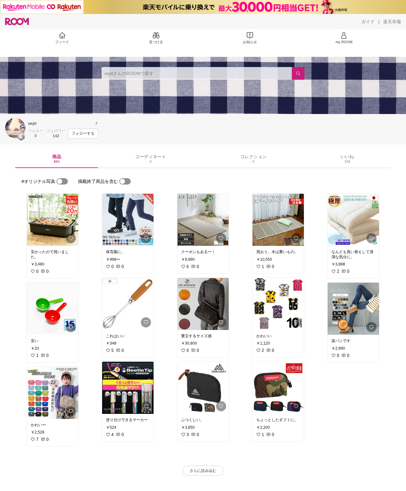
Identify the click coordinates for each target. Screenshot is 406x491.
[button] (15, 128)
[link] (52, 220)
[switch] (62, 181)
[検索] (298, 73)
